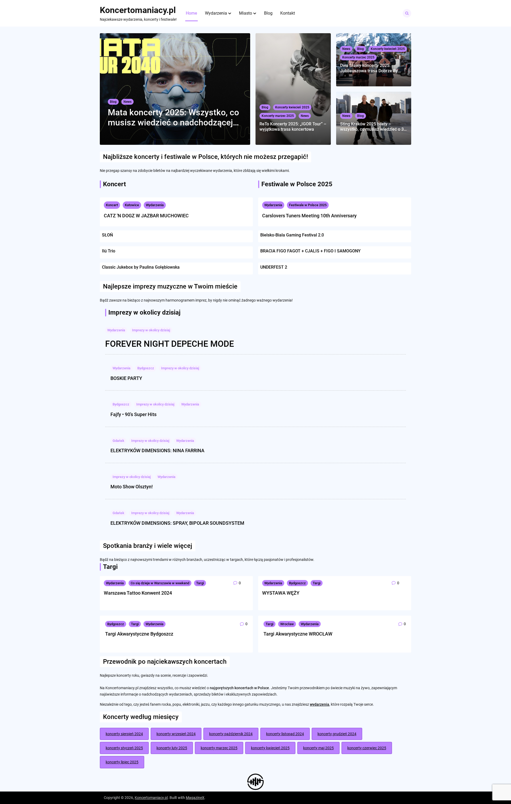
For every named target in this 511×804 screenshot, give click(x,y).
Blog (268, 13)
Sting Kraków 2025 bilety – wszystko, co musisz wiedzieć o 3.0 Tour (373, 126)
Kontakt (287, 13)
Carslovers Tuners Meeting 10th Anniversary (309, 215)
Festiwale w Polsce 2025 (308, 205)
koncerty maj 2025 (318, 748)
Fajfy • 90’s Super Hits (133, 414)
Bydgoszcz (145, 368)
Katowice (132, 205)
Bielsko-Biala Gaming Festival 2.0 (292, 235)
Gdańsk (118, 441)
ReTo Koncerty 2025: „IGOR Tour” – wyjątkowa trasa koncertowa (292, 126)
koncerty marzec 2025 (219, 748)
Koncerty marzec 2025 (278, 116)
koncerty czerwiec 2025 (366, 748)
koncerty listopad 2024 (285, 734)
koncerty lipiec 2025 (122, 762)
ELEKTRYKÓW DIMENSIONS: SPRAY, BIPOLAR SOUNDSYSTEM (177, 523)
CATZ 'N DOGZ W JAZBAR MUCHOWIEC (146, 215)
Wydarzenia (216, 13)
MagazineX (195, 797)
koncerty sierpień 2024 (124, 734)
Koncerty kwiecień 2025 (292, 107)
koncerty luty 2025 (171, 748)
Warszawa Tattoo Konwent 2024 (138, 593)
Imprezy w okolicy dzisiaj (151, 330)
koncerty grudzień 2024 (337, 734)
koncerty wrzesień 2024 (176, 734)
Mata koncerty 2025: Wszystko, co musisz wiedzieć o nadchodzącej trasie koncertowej (173, 117)
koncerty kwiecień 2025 (270, 748)
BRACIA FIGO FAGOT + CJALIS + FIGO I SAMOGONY (310, 250)
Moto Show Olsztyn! (131, 486)
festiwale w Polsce (191, 156)
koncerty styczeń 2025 (124, 748)
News (127, 102)
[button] (230, 13)
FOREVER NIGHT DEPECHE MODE (169, 344)
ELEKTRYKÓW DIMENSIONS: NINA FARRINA (157, 450)
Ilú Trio (108, 250)
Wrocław (287, 624)
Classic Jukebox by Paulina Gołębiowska (141, 267)
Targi (200, 583)
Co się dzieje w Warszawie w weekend (160, 583)
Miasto (245, 13)
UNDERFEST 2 (273, 267)
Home (191, 13)
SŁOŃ (107, 235)
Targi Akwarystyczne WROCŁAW (297, 634)
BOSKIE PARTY (126, 378)
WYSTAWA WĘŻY (280, 593)
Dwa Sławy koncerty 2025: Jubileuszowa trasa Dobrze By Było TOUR (369, 68)
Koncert (112, 205)
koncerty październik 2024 (231, 734)
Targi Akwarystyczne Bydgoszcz (139, 634)
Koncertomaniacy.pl (138, 10)
